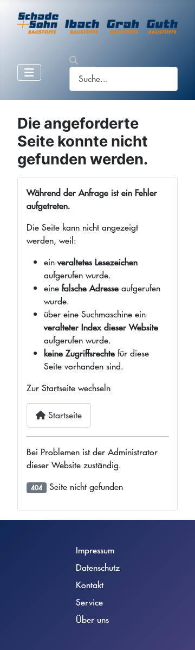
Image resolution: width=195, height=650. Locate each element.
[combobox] (123, 79)
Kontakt (89, 584)
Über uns (92, 619)
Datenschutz (98, 567)
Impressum (95, 550)
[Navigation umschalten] (29, 72)
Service (89, 602)
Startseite (64, 415)
